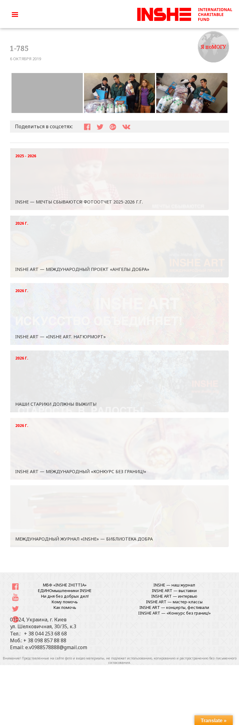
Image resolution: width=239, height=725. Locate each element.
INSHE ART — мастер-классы (174, 602)
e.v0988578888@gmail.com (56, 647)
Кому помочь (65, 602)
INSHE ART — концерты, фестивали (174, 607)
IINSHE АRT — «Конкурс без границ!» (174, 613)
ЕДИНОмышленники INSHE (64, 590)
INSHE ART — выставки (174, 590)
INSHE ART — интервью (174, 596)
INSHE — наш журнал (174, 585)
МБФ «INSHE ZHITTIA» (65, 585)
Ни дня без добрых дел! (65, 596)
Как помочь (65, 607)
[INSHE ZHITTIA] (184, 13)
